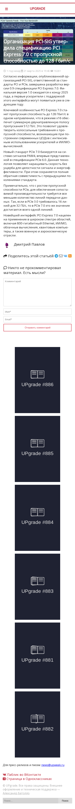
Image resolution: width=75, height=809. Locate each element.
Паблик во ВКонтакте (23, 774)
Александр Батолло (16, 793)
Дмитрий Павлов (29, 244)
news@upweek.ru (52, 765)
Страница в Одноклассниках (29, 779)
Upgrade (37, 8)
